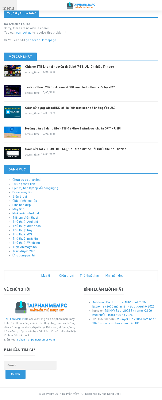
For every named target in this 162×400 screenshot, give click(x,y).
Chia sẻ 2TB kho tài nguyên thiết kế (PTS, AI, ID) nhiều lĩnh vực (69, 66)
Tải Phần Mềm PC (15, 319)
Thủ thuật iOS (22, 234)
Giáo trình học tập (24, 200)
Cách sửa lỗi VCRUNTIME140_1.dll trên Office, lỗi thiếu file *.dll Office (75, 149)
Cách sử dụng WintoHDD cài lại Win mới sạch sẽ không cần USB (70, 108)
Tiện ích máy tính (24, 247)
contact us (23, 32)
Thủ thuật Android (25, 221)
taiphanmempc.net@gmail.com (35, 339)
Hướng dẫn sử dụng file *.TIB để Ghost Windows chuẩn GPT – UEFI (73, 128)
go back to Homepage (41, 40)
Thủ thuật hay (22, 230)
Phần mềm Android (25, 213)
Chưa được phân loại (26, 179)
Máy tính (18, 209)
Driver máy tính (22, 192)
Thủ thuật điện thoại (26, 226)
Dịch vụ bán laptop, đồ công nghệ (35, 188)
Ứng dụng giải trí (23, 255)
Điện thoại (19, 196)
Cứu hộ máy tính (23, 184)
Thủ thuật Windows (26, 242)
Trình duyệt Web (23, 251)
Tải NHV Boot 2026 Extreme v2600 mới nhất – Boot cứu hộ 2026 (70, 87)
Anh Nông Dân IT (103, 302)
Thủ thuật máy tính (25, 238)
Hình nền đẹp (21, 205)
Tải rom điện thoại (25, 217)
